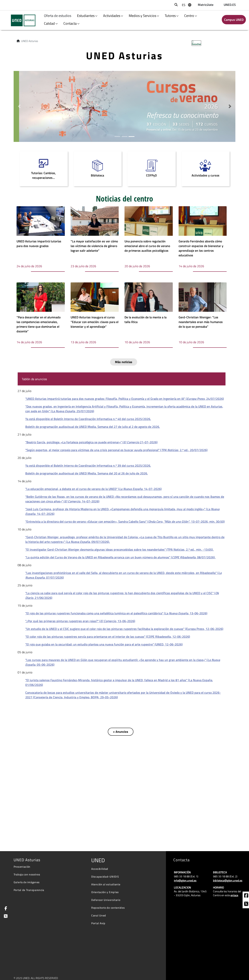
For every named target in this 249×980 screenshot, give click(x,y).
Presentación (22, 867)
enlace (234, 895)
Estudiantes (86, 15)
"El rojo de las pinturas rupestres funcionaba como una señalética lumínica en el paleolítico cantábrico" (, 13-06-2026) (116, 613)
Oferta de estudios (58, 15)
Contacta (70, 23)
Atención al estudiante (105, 884)
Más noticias (123, 362)
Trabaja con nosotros (27, 874)
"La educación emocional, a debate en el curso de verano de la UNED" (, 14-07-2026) (93, 489)
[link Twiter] (246, 904)
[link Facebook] (246, 896)
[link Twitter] (5, 916)
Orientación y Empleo (105, 892)
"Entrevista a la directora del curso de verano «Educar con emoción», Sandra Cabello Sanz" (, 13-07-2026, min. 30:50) (125, 521)
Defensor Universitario (105, 900)
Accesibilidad (99, 869)
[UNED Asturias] (20, 20)
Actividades (111, 15)
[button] (19, 106)
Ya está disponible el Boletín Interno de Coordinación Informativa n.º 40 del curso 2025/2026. (88, 419)
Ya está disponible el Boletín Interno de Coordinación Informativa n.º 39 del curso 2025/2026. (88, 465)
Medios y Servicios (142, 15)
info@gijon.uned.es (185, 880)
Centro (189, 15)
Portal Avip (98, 923)
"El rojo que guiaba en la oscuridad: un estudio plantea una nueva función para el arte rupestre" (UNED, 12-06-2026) (104, 644)
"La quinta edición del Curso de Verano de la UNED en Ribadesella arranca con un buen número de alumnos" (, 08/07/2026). (120, 557)
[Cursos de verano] (124, 106)
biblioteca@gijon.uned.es (227, 880)
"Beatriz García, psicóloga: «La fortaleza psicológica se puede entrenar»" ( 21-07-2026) (91, 442)
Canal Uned (98, 915)
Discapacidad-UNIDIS (105, 876)
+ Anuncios (120, 731)
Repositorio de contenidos (108, 908)
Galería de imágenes (27, 882)
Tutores (170, 15)
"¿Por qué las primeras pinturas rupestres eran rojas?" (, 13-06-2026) (80, 621)
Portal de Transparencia (29, 890)
